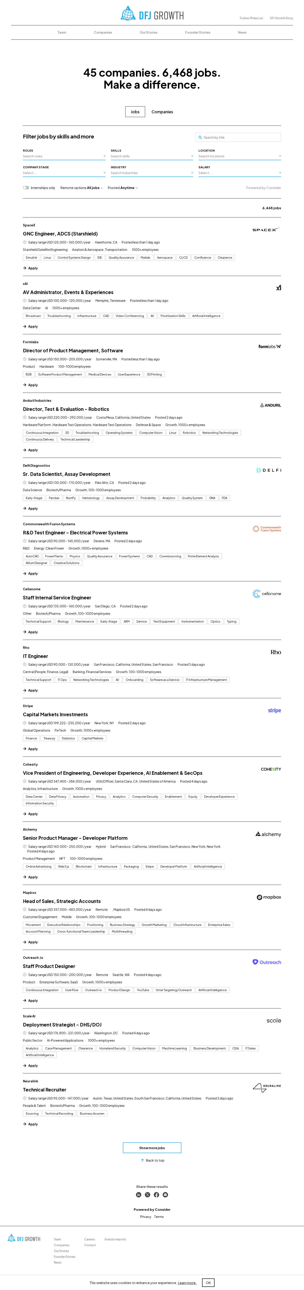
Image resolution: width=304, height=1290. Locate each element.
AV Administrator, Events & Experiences (68, 292)
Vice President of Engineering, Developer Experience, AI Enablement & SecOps (113, 773)
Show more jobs (152, 1148)
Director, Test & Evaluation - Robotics (66, 409)
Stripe (28, 706)
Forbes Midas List (251, 18)
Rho (26, 647)
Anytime (127, 187)
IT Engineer (35, 656)
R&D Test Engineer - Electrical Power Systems (75, 532)
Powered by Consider (263, 187)
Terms (159, 1216)
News (242, 32)
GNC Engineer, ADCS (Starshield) (60, 234)
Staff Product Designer (49, 966)
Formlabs (31, 342)
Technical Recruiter (44, 1090)
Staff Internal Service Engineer (57, 597)
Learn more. (187, 1282)
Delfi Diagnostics (36, 465)
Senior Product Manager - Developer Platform (75, 838)
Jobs (135, 111)
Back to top (155, 1160)
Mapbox (29, 892)
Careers (89, 1239)
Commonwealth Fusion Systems (49, 524)
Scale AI (29, 1016)
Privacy (145, 1216)
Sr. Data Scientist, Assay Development (66, 474)
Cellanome (32, 589)
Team (61, 32)
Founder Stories (197, 32)
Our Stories (148, 32)
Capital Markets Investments (55, 714)
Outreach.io (33, 957)
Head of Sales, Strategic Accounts (62, 901)
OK (208, 1282)
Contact (90, 1245)
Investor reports (115, 1239)
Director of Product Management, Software (73, 350)
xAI (25, 284)
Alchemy (30, 829)
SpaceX (29, 225)
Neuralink (30, 1081)
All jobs (93, 187)
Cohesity (30, 764)
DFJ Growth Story (281, 18)
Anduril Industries (37, 400)
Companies (103, 32)
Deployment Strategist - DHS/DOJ (62, 1025)
